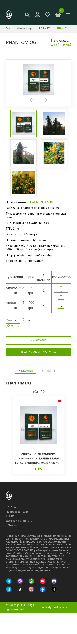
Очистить (13, 325)
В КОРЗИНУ (38, 340)
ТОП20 (10, 516)
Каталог (11, 507)
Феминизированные (30, 28)
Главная (11, 28)
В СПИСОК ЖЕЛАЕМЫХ (38, 351)
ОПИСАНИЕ (25, 370)
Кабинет (12, 525)
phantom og (66, 28)
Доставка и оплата (19, 520)
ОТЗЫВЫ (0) (51, 370)
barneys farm (49, 28)
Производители (17, 511)
